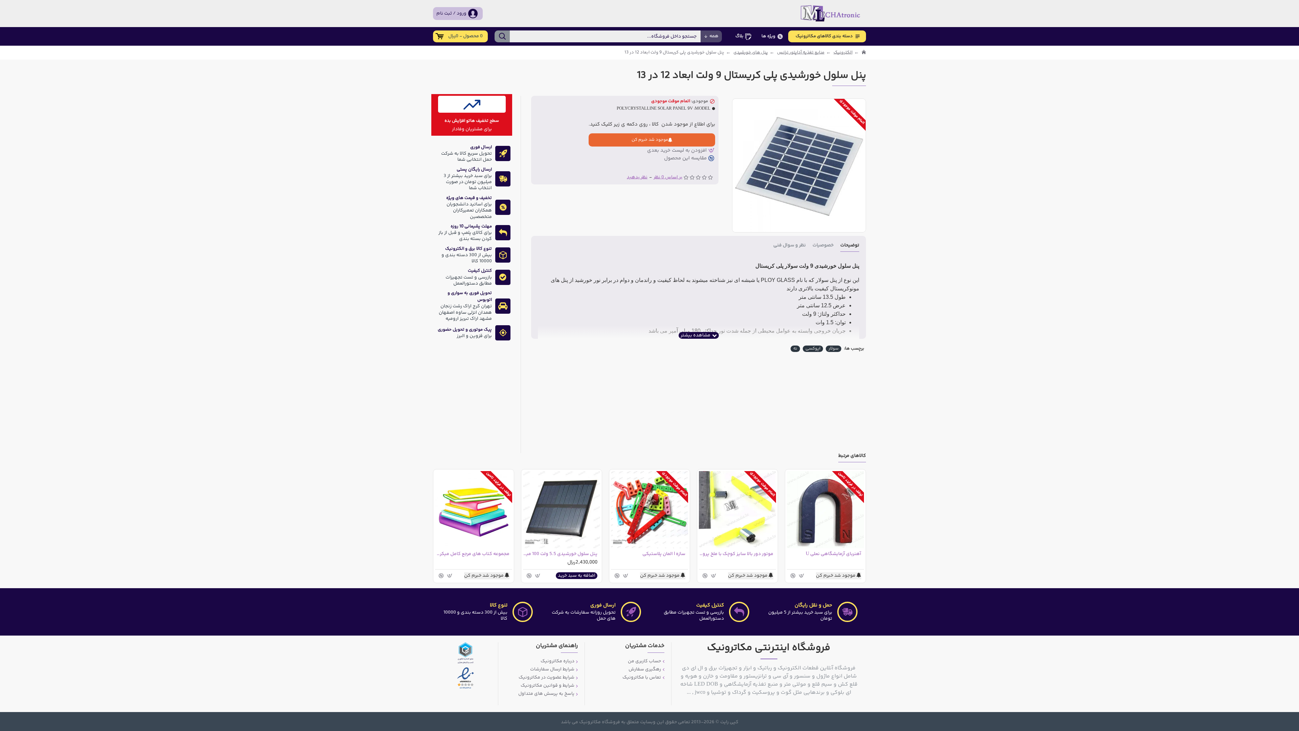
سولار (833, 349)
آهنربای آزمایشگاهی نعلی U (833, 554)
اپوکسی (812, 349)
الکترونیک (843, 52)
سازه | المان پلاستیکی (663, 554)
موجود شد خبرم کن (650, 139)
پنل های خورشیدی (750, 52)
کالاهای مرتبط (852, 456)
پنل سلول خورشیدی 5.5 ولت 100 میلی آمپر (560, 554)
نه (795, 349)
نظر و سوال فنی (789, 246)
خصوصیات (823, 246)
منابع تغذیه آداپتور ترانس (800, 52)
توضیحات (849, 246)
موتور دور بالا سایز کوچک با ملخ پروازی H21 (736, 554)
